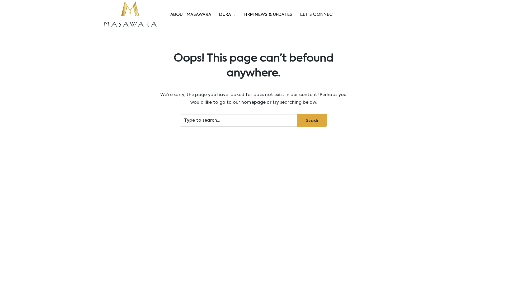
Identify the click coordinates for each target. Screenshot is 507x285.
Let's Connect (318, 15)
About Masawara (190, 15)
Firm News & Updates (268, 15)
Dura (225, 15)
